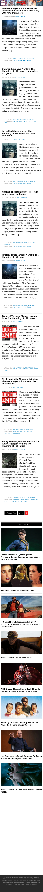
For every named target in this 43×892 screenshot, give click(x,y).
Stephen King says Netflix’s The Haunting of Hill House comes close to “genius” (20, 71)
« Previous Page (11, 513)
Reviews (25, 813)
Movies (26, 429)
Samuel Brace (21, 58)
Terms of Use (34, 882)
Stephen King (17, 121)
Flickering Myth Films (25, 851)
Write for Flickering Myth (25, 864)
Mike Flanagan (24, 431)
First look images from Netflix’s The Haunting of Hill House (20, 256)
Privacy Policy (9, 884)
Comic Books (25, 840)
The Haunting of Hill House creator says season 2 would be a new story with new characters (20, 10)
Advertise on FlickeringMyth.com (26, 861)
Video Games (25, 844)
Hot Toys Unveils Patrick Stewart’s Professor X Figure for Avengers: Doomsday (21, 757)
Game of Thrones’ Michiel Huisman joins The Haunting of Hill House (20, 317)
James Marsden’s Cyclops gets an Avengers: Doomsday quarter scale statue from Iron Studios (20, 557)
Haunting (16, 431)
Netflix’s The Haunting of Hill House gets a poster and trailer (20, 193)
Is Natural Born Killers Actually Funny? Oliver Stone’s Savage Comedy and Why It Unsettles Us (20, 624)
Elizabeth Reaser (19, 499)
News (14, 58)
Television (30, 58)
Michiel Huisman (18, 369)
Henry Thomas (30, 499)
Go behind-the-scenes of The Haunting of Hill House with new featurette (18, 133)
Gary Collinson (18, 367)
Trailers (7, 244)
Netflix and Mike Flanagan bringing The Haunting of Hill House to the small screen (20, 381)
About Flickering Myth (25, 857)
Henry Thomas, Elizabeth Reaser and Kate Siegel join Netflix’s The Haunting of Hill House (21, 443)
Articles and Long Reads (25, 820)
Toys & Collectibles (25, 847)
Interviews (25, 823)
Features (25, 817)
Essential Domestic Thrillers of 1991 (17, 590)
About (25, 855)
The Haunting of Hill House (22, 60)
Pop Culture (25, 830)
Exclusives (25, 827)
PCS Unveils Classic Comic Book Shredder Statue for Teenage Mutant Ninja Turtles (20, 690)
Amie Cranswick (18, 181)
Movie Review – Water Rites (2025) (16, 658)
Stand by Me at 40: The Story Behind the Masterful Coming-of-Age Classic (19, 724)
